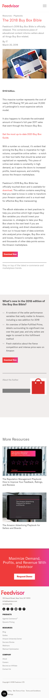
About (5, 659)
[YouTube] (16, 609)
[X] (8, 609)
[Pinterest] (24, 609)
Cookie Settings (8, 694)
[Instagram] (20, 609)
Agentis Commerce (10, 619)
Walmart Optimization (11, 649)
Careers (5, 662)
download (7, 190)
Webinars (6, 646)
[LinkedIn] (4, 609)
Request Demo (24, 576)
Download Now (10, 254)
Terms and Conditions (33, 691)
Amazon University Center (12, 639)
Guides (5, 635)
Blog (4, 632)
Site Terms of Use (19, 691)
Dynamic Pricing (8, 622)
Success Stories (8, 642)
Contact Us (7, 669)
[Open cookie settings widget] (4, 694)
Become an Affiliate (10, 666)
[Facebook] (12, 609)
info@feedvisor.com (10, 601)
